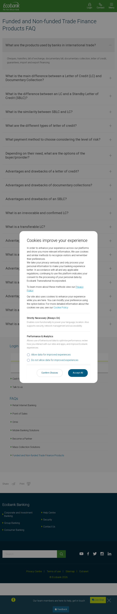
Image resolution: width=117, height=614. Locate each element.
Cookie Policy (60, 307)
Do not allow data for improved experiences (54, 360)
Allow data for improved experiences (51, 354)
